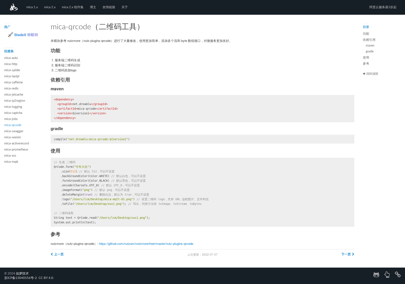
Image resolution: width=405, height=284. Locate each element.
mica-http (10, 64)
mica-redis (11, 88)
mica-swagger (13, 131)
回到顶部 (372, 73)
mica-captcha (13, 113)
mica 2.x (49, 7)
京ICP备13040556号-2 (20, 278)
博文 (93, 7)
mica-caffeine (13, 82)
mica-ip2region (14, 100)
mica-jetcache (13, 94)
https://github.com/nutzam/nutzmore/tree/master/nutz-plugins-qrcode (146, 243)
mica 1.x (32, 7)
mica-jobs (11, 119)
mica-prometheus (16, 149)
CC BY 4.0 (46, 278)
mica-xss (10, 155)
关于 (125, 7)
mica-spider (12, 70)
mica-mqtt (11, 161)
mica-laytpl (11, 76)
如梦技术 (13, 7)
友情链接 (109, 7)
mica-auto (11, 58)
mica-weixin (12, 137)
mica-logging (13, 106)
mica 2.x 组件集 (73, 7)
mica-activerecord (16, 143)
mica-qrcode (12, 125)
